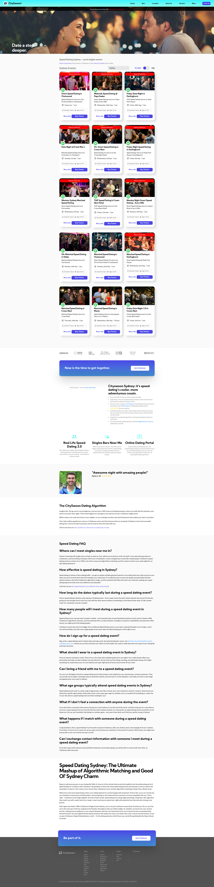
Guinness (86, 862)
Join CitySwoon (140, 368)
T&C (85, 864)
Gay (153, 68)
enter (206, 3)
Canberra (103, 866)
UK (117, 860)
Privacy (86, 868)
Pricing (86, 872)
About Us (169, 3)
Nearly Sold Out (74, 74)
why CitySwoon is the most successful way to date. (91, 527)
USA (117, 856)
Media (86, 860)
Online (86, 858)
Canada (118, 858)
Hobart (102, 870)
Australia (119, 854)
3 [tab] (97, 492)
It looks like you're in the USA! (107, 9)
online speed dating (90, 387)
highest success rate (144, 421)
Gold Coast (103, 864)
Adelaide (103, 860)
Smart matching (65, 63)
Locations (155, 3)
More (194, 3)
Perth (102, 862)
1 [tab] (93, 492)
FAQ (85, 870)
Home (86, 854)
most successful (98, 63)
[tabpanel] (107, 482)
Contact (86, 866)
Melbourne (103, 856)
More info (67, 116)
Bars (143, 3)
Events (132, 3)
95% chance (130, 404)
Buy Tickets (79, 116)
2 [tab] (95, 492)
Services (182, 3)
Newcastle (103, 868)
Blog (85, 874)
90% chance (125, 406)
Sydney (102, 854)
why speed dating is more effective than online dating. (90, 586)
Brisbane (103, 858)
